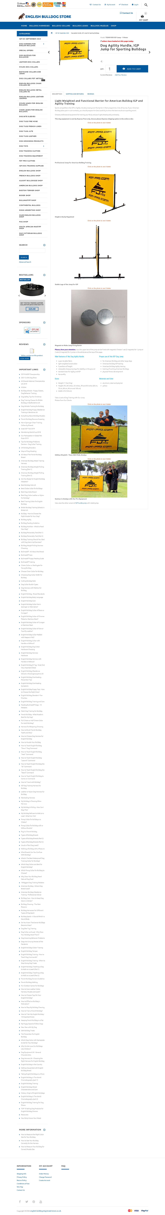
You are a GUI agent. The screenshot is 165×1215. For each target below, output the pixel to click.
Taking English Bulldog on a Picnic (32, 1074)
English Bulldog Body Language (32, 597)
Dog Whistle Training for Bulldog (32, 406)
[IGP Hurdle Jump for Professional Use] (99, 478)
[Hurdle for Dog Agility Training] (99, 252)
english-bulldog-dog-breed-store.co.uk (45, 1211)
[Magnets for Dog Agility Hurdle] (99, 316)
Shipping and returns (75, 94)
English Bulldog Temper (29, 951)
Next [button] (45, 295)
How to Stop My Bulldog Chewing (32, 1007)
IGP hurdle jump (81, 503)
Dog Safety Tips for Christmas (31, 397)
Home (51, 33)
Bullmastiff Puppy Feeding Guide (32, 558)
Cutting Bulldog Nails (28, 581)
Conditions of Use (23, 1183)
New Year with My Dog (29, 1027)
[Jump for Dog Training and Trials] (99, 429)
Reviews (90, 94)
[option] (32, 295)
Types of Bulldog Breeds (29, 835)
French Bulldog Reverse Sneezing (32, 419)
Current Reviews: (106, 75)
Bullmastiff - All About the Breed (32, 551)
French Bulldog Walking (29, 982)
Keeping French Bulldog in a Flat (32, 1020)
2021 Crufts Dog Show (29, 377)
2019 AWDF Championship (30, 374)
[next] (149, 52)
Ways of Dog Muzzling (28, 451)
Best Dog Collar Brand (28, 492)
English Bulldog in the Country (31, 1064)
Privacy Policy (22, 1177)
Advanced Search (25, 262)
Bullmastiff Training (28, 562)
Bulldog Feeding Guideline (30, 523)
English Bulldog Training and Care (32, 701)
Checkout (124, 4)
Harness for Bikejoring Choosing (32, 726)
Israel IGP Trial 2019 (28, 428)
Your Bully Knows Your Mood (31, 1118)
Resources (24, 1114)
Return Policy (21, 1180)
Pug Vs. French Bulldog (29, 831)
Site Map (20, 1187)
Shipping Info (21, 1174)
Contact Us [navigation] (97, 4)
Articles (23, 387)
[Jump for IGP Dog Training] (99, 142)
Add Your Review (121, 75)
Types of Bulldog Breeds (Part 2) (32, 838)
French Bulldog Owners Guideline (32, 979)
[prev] (48, 52)
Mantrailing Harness (28, 798)
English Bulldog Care (28, 601)
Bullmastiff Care (26, 555)
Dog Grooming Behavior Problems (33, 938)
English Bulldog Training (29, 1083)
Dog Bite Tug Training (28, 928)
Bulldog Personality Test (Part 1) (32, 532)
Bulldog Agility (26, 519)
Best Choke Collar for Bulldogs (31, 488)
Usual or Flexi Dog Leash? (30, 845)
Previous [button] (19, 295)
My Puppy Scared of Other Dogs (32, 1024)
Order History (44, 1174)
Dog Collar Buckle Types (29, 584)
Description (57, 94)
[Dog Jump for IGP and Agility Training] (99, 191)
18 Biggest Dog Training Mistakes (32, 882)
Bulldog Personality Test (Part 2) (32, 536)
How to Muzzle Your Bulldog (31, 742)
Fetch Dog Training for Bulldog (31, 711)
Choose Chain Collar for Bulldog (32, 571)
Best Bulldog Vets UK (28, 485)
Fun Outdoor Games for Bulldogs (32, 986)
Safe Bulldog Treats (28, 1030)
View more (24, 358)
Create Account (44, 1180)
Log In (136, 4)
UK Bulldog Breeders (28, 448)
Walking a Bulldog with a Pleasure (33, 849)
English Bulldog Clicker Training (32, 947)
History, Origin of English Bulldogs (33, 1093)
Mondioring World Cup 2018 (31, 432)
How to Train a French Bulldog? (32, 1011)
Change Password (45, 1177)
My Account (111, 4)
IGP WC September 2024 (62, 33)
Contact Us (127, 13)
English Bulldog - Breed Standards (33, 594)
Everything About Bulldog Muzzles (33, 416)
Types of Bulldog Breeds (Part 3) (32, 842)
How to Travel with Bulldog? (31, 782)
